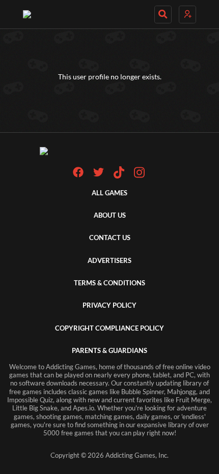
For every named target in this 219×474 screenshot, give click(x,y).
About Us (110, 215)
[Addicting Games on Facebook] (78, 175)
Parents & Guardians (109, 350)
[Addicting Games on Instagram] (139, 176)
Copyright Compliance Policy (109, 328)
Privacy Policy (109, 305)
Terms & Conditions (109, 283)
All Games (109, 193)
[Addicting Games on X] (98, 175)
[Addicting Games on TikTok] (119, 176)
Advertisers (109, 260)
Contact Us (109, 238)
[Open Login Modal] (187, 14)
